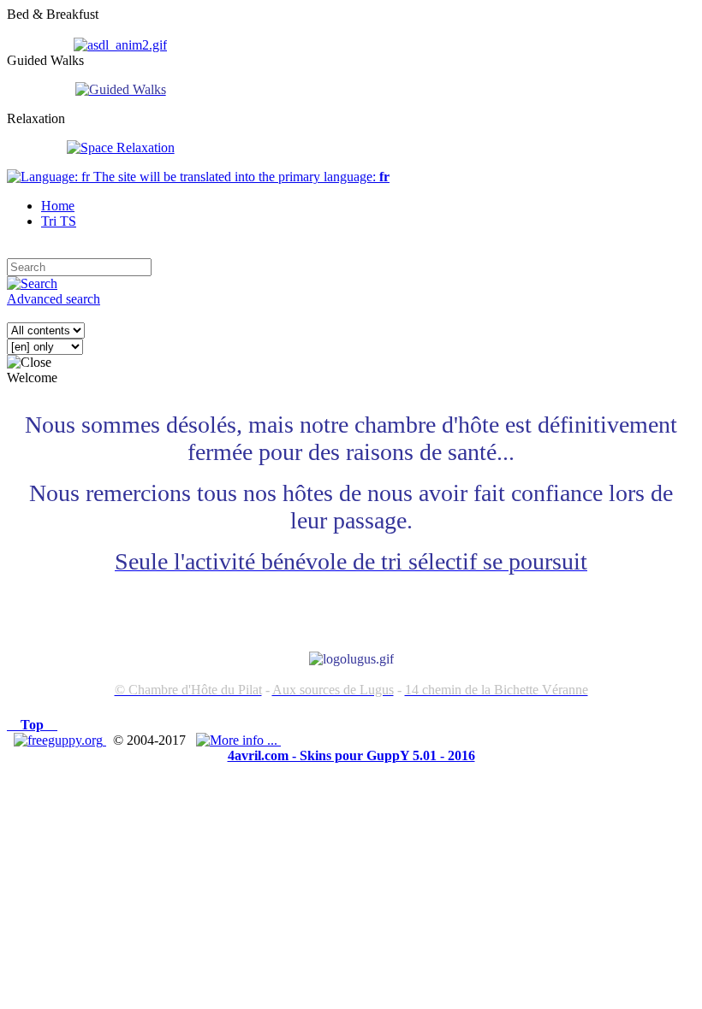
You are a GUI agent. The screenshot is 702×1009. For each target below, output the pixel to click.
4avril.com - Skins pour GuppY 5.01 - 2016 (351, 755)
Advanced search (53, 299)
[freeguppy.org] (60, 740)
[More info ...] (238, 740)
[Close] (29, 362)
